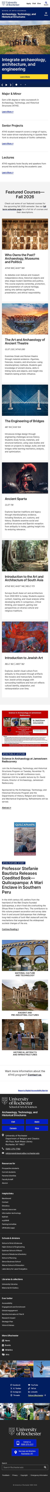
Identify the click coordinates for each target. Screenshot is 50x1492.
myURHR (5, 1220)
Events (8, 1345)
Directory (5, 1206)
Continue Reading (9, 929)
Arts (7, 1354)
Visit (34, 3)
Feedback (5, 1475)
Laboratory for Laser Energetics (14, 1269)
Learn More (25, 76)
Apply (28, 3)
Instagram (17, 1392)
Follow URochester (35, 1395)
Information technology (11, 1213)
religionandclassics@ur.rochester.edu (22, 1153)
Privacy (14, 1475)
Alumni (5, 1183)
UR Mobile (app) (8, 1228)
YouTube (34, 1385)
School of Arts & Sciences (14, 11)
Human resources (9, 1209)
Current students (9, 1172)
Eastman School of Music (12, 1250)
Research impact (8, 1318)
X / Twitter (17, 1388)
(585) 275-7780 (13, 1148)
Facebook (16, 1385)
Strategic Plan (7, 1321)
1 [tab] (16, 84)
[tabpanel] (25, 53)
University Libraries (9, 1284)
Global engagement (10, 1310)
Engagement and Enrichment (13, 1307)
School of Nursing (9, 1258)
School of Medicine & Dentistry (14, 1254)
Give (39, 3)
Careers (13, 1128)
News (7, 1340)
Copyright (24, 1475)
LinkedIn (34, 1392)
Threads (16, 1395)
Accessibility (7, 1303)
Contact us (34, 1075)
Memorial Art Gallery (10, 1288)
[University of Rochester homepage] (10, 3)
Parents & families (9, 1175)
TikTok (33, 1388)
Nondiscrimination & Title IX (13, 1314)
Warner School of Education (13, 1265)
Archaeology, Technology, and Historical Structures (19, 15)
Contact (5, 1202)
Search (4, 1463)
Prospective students (10, 1168)
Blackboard (6, 1198)
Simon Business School (11, 1261)
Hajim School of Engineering (13, 1247)
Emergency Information (39, 1475)
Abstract (5, 807)
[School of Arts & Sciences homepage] (19, 1102)
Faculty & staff (7, 1179)
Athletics (9, 1350)
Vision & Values (8, 1325)
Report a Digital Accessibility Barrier (33, 1091)
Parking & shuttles (9, 1224)
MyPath (5, 1217)
